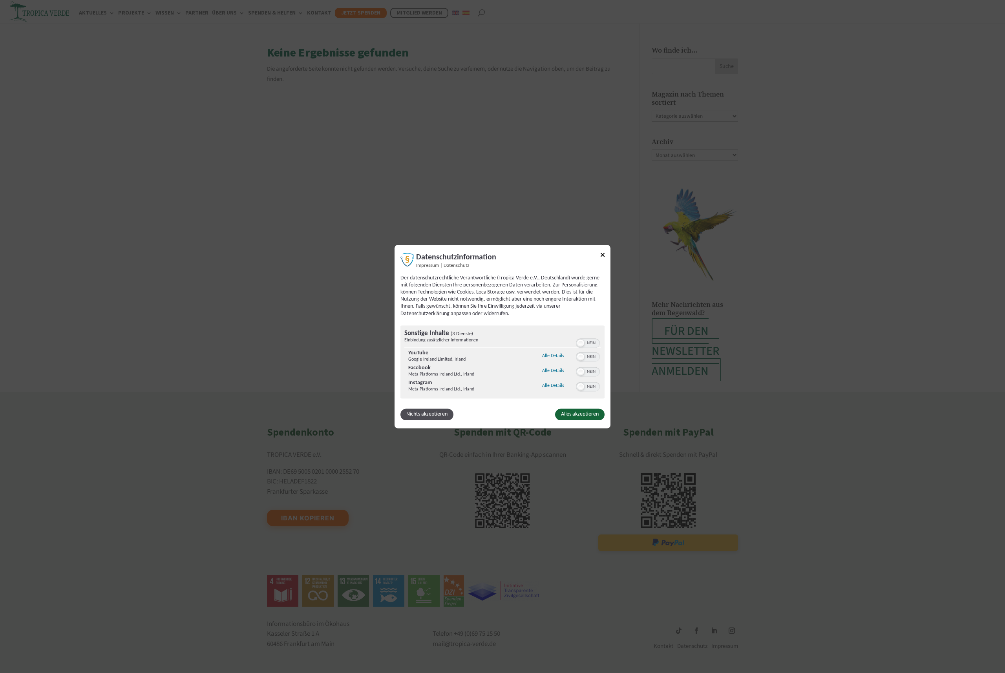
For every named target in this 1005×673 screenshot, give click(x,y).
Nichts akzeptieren (427, 414)
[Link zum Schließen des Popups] (603, 256)
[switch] (588, 342)
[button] (580, 343)
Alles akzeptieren (580, 414)
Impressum (427, 265)
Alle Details (553, 355)
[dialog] (502, 336)
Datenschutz (456, 265)
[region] (502, 362)
